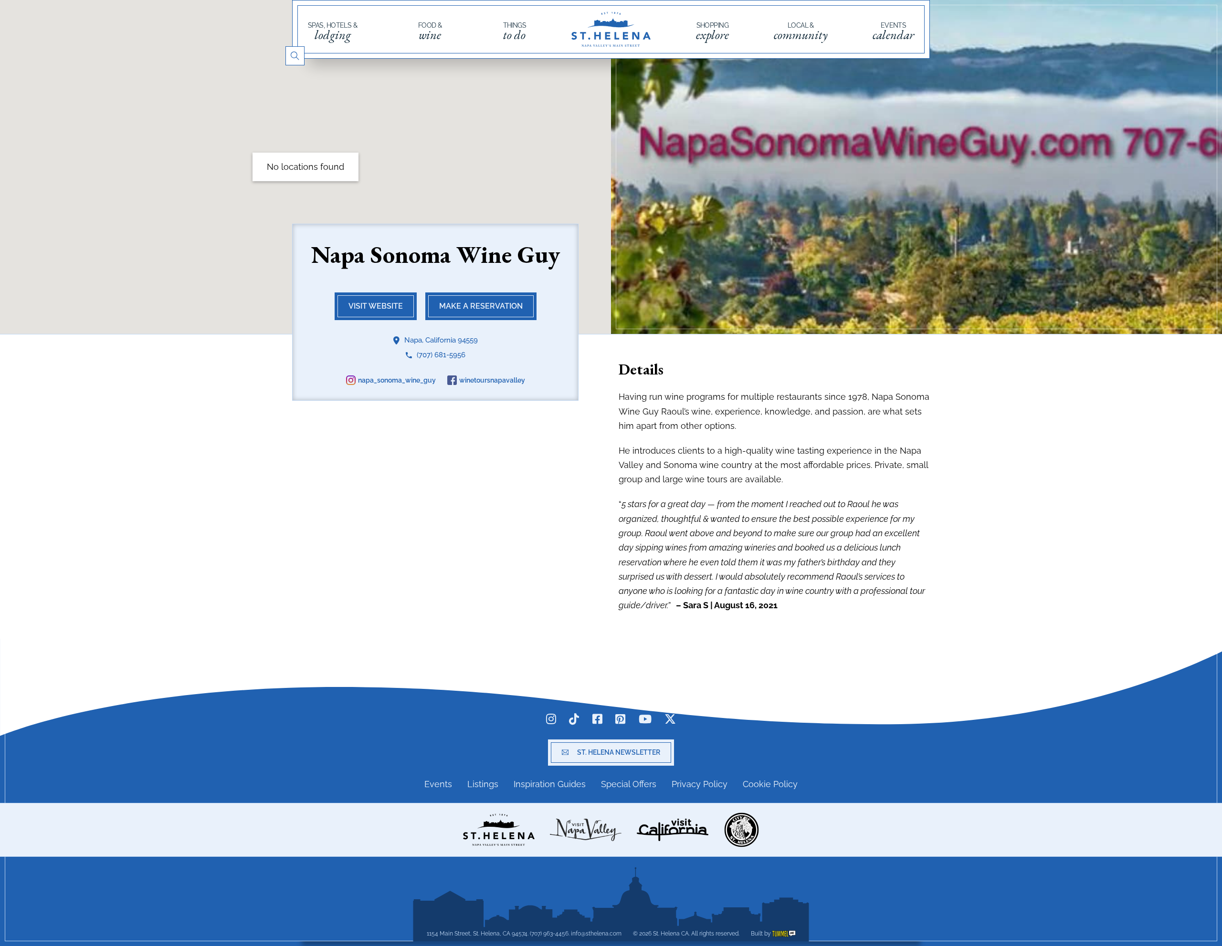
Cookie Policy (770, 784)
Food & (430, 31)
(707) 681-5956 (441, 355)
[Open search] (295, 55)
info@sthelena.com (596, 933)
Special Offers (628, 784)
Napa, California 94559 (441, 340)
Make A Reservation (481, 306)
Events (893, 31)
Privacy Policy (699, 784)
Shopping (712, 31)
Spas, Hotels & (332, 31)
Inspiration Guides (550, 784)
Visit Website (375, 306)
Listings (482, 784)
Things (515, 31)
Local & (801, 31)
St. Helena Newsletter (618, 752)
